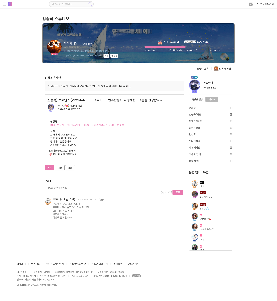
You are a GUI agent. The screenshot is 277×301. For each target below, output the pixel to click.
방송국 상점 (224, 68)
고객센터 (136, 275)
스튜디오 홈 (203, 68)
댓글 (102, 199)
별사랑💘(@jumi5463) (70, 105)
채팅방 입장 (197, 99)
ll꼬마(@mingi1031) (64, 199)
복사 (106, 55)
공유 (115, 55)
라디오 (212, 99)
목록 (49, 167)
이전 (60, 167)
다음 (70, 167)
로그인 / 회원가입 (265, 4)
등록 (178, 192)
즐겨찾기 (88, 43)
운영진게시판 (195, 121)
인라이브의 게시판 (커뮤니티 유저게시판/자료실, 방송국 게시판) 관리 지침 (88, 86)
